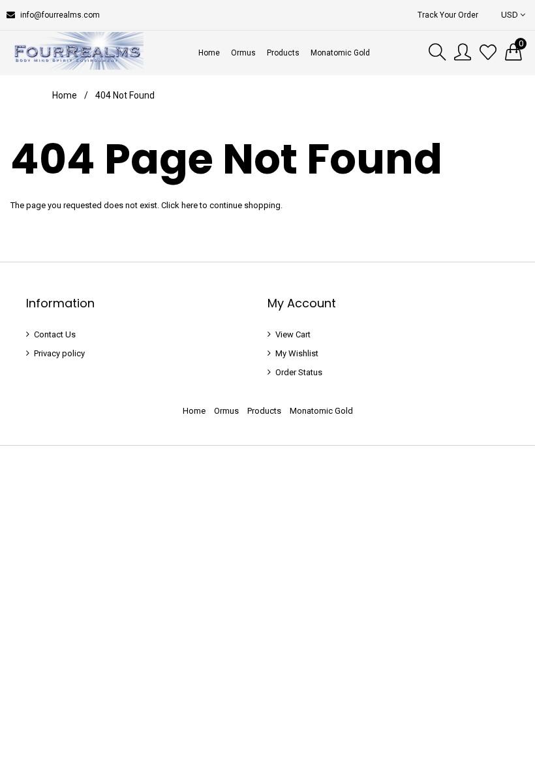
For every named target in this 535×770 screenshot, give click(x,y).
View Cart (293, 334)
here (189, 205)
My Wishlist (296, 353)
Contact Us (55, 334)
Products (264, 411)
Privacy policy (59, 353)
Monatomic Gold (321, 411)
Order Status (298, 372)
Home (64, 95)
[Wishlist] (488, 53)
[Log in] (462, 53)
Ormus (226, 411)
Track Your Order (448, 15)
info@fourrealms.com (60, 15)
